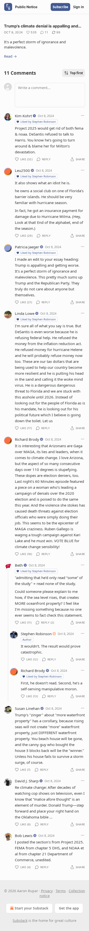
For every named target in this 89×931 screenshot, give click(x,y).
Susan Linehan (27, 708)
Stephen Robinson (36, 633)
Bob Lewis (23, 835)
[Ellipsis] (83, 115)
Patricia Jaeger (27, 246)
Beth (19, 565)
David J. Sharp (27, 780)
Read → (10, 56)
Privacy (47, 890)
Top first (76, 73)
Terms (61, 890)
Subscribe (60, 7)
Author (27, 639)
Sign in (78, 7)
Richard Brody (27, 439)
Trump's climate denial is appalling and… (42, 25)
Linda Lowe (24, 313)
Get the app (69, 908)
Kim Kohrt (23, 115)
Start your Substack (31, 908)
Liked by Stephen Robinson (38, 121)
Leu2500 (22, 170)
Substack (20, 920)
